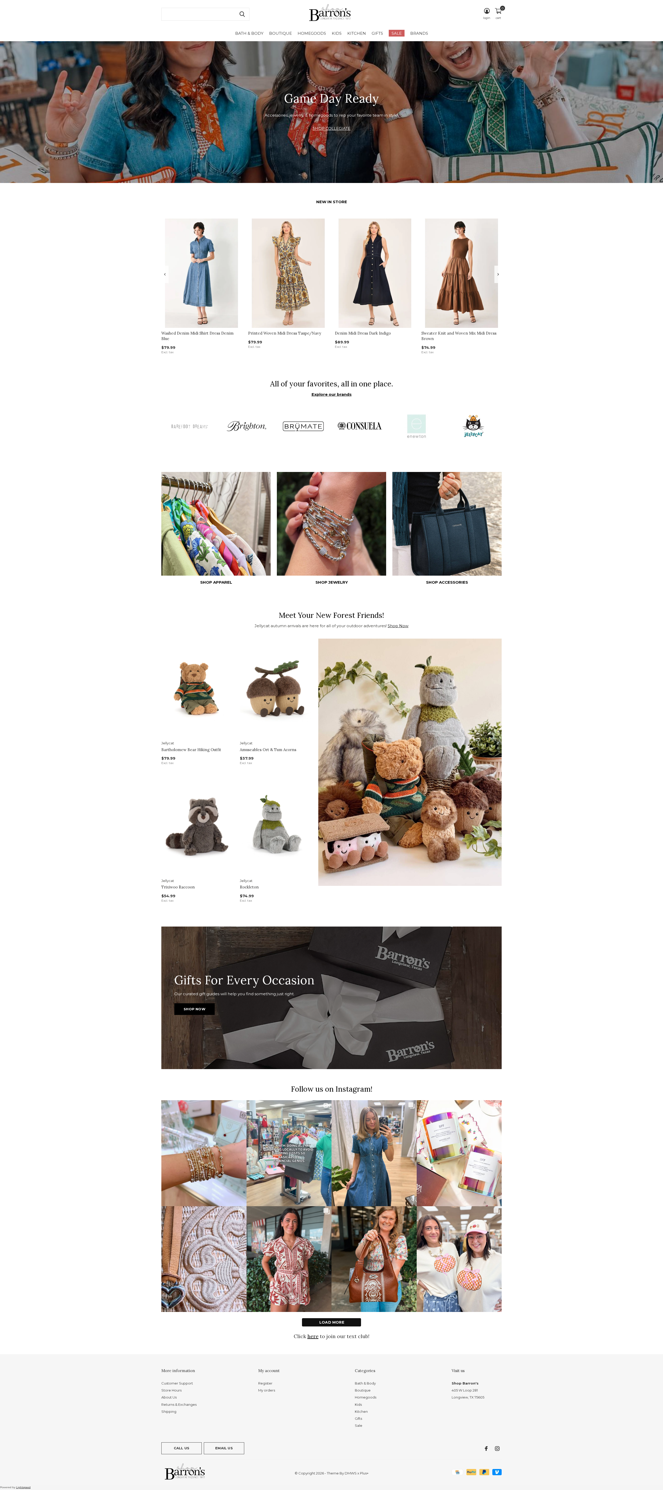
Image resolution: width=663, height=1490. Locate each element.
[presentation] (165, 274)
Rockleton (249, 887)
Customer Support (177, 1383)
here (313, 1336)
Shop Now (398, 625)
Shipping (168, 1411)
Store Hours (171, 1390)
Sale (397, 33)
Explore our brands (332, 394)
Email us (224, 1448)
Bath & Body (249, 33)
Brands (419, 33)
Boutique (280, 33)
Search (242, 14)
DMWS (351, 1473)
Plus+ (364, 1473)
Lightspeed (23, 1487)
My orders (266, 1390)
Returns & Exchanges (179, 1404)
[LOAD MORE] (331, 1322)
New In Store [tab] (331, 201)
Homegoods (312, 33)
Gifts (377, 33)
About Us (169, 1397)
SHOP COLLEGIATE (331, 128)
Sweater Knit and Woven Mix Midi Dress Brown (458, 336)
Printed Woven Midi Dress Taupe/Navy (284, 333)
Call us (181, 1448)
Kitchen (356, 33)
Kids (337, 33)
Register (265, 1383)
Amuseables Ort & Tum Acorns (268, 749)
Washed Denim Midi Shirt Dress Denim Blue (197, 336)
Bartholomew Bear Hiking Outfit (191, 749)
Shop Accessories (447, 582)
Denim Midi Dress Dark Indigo (363, 333)
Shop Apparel (216, 582)
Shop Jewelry (331, 582)
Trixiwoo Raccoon (178, 887)
